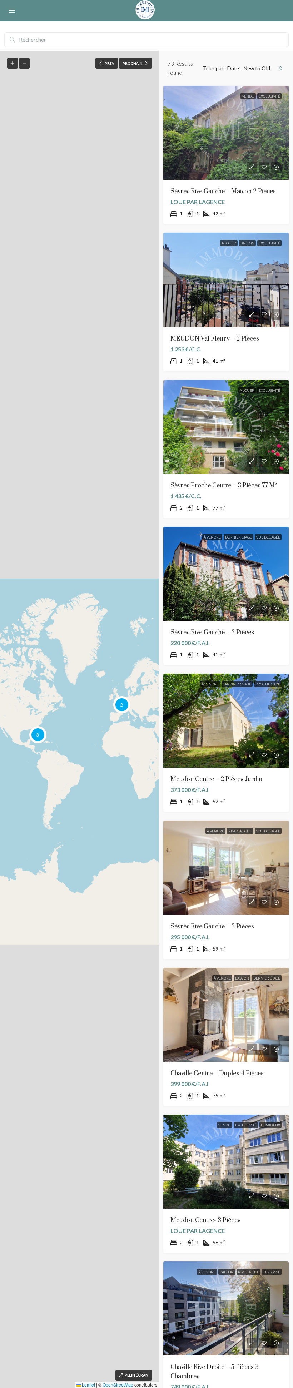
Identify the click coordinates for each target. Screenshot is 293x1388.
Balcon (247, 243)
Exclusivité (269, 96)
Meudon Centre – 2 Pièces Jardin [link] (216, 779)
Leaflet (88, 1385)
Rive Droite (248, 1272)
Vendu (248, 96)
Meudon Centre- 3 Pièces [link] (205, 1220)
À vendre (212, 537)
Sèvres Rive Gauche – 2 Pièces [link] (212, 632)
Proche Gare (267, 684)
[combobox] (255, 68)
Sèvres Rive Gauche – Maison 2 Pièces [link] (223, 191)
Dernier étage (238, 537)
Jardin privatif (237, 684)
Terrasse (271, 1272)
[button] (121, 704)
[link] (226, 133)
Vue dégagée (268, 537)
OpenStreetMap (118, 1385)
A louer (229, 243)
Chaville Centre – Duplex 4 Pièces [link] (217, 1073)
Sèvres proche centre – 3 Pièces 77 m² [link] (223, 486)
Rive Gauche (240, 831)
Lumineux (270, 1125)
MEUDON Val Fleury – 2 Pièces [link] (214, 339)
